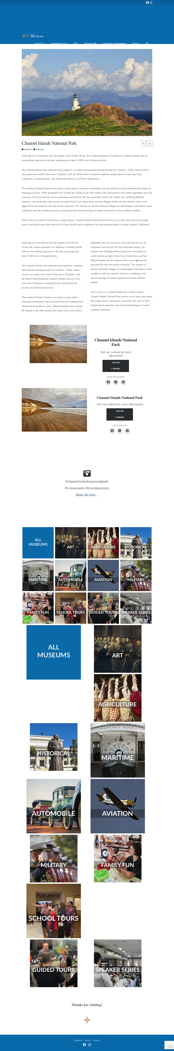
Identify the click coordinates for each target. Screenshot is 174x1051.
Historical (39, 150)
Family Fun (28, 150)
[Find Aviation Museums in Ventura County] (103, 575)
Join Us (87, 1040)
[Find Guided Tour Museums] (103, 608)
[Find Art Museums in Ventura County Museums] (70, 542)
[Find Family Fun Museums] (38, 608)
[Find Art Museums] (118, 648)
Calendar (115, 368)
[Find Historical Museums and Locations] (136, 542)
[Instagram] (151, 2)
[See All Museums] (54, 652)
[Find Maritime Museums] (38, 575)
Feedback (78, 1040)
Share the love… (87, 495)
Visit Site (116, 362)
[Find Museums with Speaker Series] (136, 608)
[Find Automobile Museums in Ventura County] (70, 575)
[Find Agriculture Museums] (103, 542)
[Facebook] (147, 2)
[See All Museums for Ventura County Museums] (38, 542)
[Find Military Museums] (136, 575)
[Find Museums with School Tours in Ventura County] (70, 608)
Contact (96, 1040)
